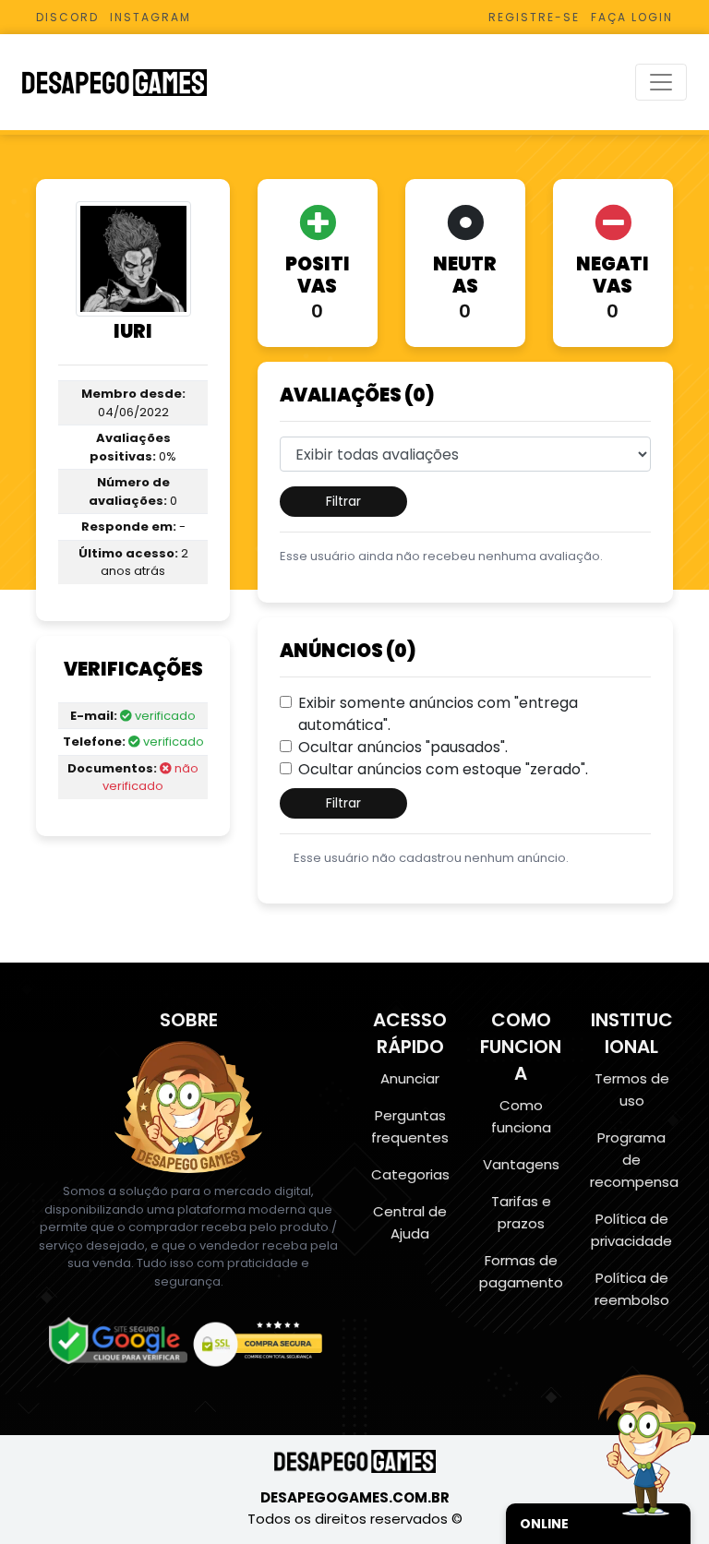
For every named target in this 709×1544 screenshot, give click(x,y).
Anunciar (409, 1078)
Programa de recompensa (634, 1159)
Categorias (410, 1174)
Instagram (150, 17)
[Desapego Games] (126, 82)
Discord (67, 17)
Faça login (632, 17)
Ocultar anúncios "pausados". (403, 747)
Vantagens (521, 1164)
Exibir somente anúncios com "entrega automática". (438, 714)
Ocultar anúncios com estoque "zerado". (443, 769)
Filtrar (343, 501)
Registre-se (534, 17)
